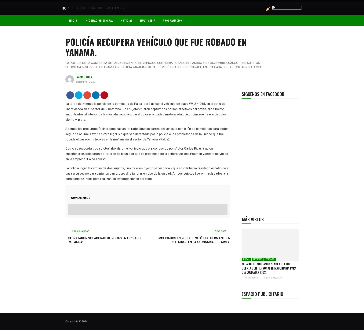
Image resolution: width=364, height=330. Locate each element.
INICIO (73, 20)
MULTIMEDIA (147, 20)
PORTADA (270, 259)
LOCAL (246, 259)
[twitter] (79, 95)
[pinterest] (104, 95)
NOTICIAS (127, 20)
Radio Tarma (84, 77)
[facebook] (70, 95)
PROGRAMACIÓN (173, 20)
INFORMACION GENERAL (99, 20)
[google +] (87, 95)
